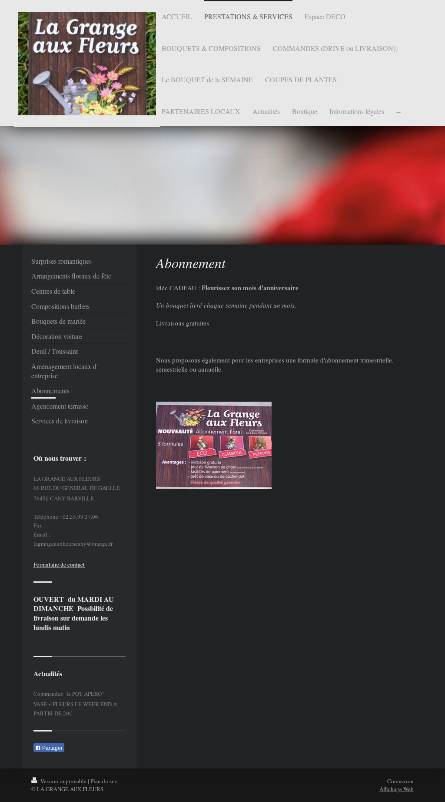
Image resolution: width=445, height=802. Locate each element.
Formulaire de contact (59, 564)
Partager (52, 748)
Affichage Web (396, 789)
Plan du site (104, 781)
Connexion (400, 781)
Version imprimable (63, 781)
